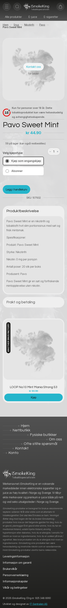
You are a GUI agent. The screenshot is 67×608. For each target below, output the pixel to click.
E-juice (32, 17)
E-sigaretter (51, 17)
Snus (16, 24)
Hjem (5, 24)
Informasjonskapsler (15, 581)
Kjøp (33, 397)
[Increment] (57, 151)
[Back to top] (62, 603)
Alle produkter (13, 17)
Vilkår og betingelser (15, 587)
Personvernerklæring (15, 575)
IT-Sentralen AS (38, 603)
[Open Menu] (7, 7)
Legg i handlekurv (16, 189)
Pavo (42, 24)
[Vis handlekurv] (60, 6)
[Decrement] (50, 151)
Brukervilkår (10, 569)
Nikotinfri (29, 24)
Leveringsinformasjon (16, 556)
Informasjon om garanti (17, 562)
